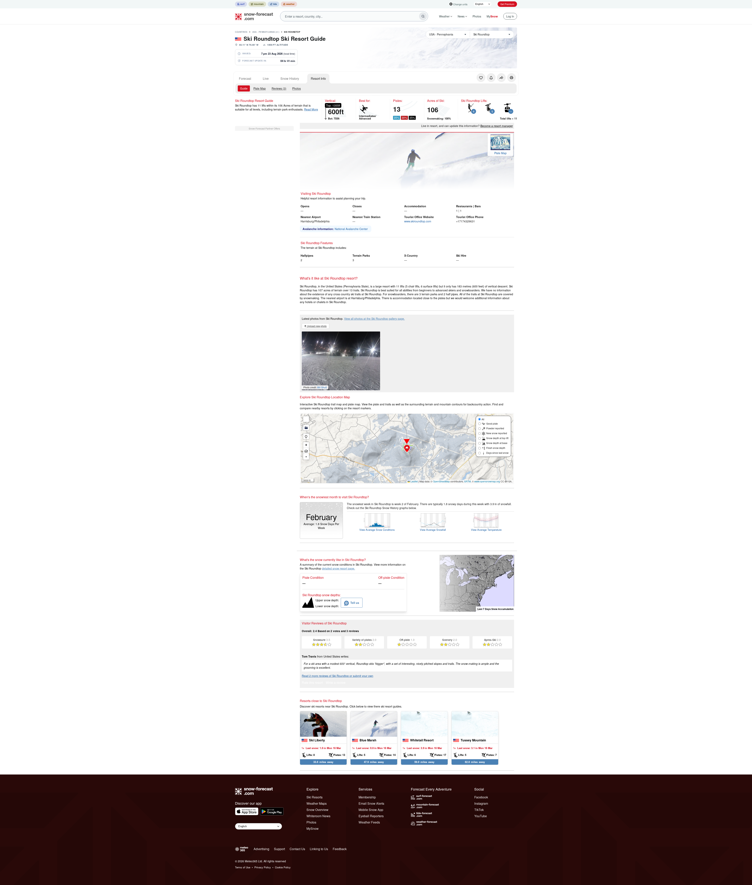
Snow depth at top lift (497, 438)
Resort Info (318, 78)
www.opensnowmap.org (487, 481)
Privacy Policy (262, 867)
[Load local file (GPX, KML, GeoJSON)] (306, 428)
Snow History (289, 78)
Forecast (245, 78)
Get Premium (507, 4)
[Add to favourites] (481, 77)
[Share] (501, 77)
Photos (477, 16)
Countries (241, 32)
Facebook (481, 797)
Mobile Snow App (371, 809)
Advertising (261, 849)
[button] (407, 448)
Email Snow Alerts (371, 803)
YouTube (480, 816)
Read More (311, 109)
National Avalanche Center (351, 229)
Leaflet (414, 481)
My (492, 16)
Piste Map (259, 88)
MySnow (312, 828)
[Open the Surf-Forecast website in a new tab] (241, 4)
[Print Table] (511, 77)
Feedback (340, 849)
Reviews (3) (279, 88)
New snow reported (496, 433)
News (461, 16)
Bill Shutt (322, 387)
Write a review (336, 683)
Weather (444, 16)
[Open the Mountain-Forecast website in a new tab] (257, 4)
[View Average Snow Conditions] (377, 520)
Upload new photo (316, 326)
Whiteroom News (318, 816)
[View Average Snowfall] (433, 520)
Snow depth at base (496, 443)
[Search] (423, 16)
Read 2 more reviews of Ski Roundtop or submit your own (337, 676)
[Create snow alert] (491, 77)
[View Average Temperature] (486, 520)
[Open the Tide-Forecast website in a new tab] (273, 4)
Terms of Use (242, 867)
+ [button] (306, 445)
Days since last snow (497, 452)
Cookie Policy (283, 867)
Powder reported (495, 428)
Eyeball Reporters (371, 816)
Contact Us (297, 849)
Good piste (492, 423)
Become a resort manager (496, 126)
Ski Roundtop (292, 32)
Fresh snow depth (495, 447)
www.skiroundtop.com (417, 221)
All (483, 419)
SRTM (467, 481)
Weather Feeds (369, 822)
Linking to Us (319, 849)
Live (266, 78)
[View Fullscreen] (306, 419)
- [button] (306, 457)
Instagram (481, 803)
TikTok (479, 809)
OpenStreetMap (441, 481)
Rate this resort (312, 683)
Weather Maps (316, 803)
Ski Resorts (314, 797)
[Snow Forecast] (253, 16)
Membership (367, 797)
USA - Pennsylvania (265, 32)
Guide (244, 88)
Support (279, 849)
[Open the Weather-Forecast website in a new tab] (289, 4)
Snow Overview (317, 809)
